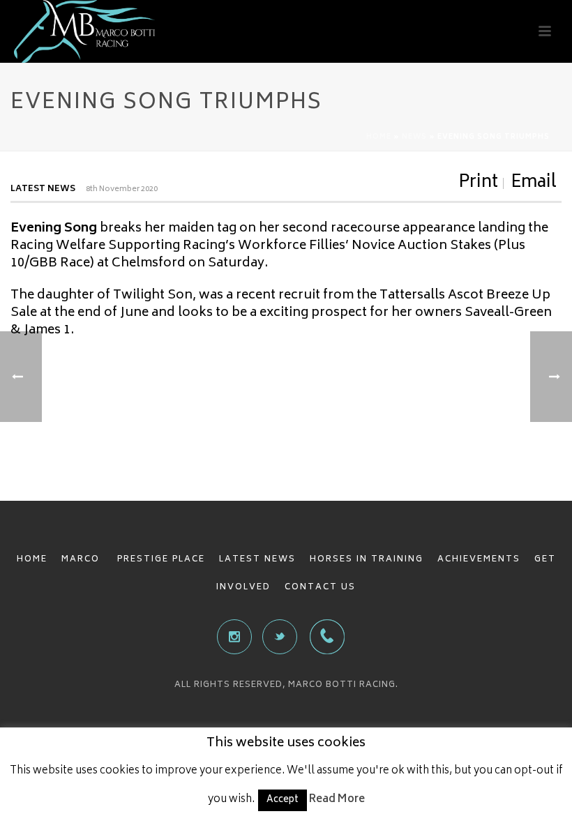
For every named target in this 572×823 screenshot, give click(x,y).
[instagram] (234, 636)
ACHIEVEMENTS (478, 559)
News (414, 137)
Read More (337, 799)
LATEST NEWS (257, 559)
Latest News (42, 189)
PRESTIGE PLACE (161, 559)
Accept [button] (282, 800)
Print (478, 183)
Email (534, 183)
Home (378, 137)
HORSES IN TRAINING (366, 559)
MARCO (82, 559)
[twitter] (279, 636)
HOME (32, 559)
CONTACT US (320, 587)
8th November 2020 (122, 189)
